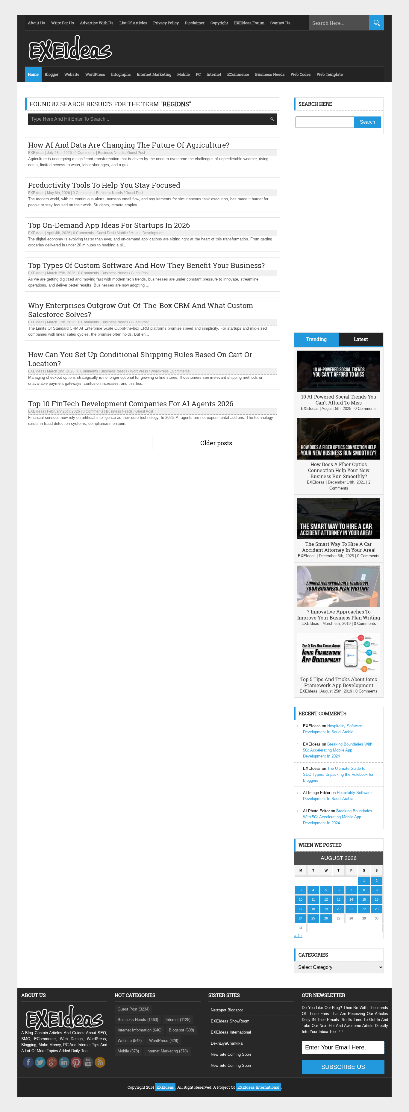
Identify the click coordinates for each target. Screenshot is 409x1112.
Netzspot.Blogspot (227, 1010)
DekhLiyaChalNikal (227, 1043)
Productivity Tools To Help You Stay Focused (104, 185)
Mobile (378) (128, 1051)
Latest (361, 339)
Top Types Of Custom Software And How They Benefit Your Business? (146, 265)
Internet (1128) (178, 1019)
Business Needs (111, 153)
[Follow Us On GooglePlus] (52, 1069)
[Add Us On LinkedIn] (64, 1069)
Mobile (122, 233)
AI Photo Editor (316, 811)
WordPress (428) (163, 1040)
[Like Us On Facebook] (28, 1069)
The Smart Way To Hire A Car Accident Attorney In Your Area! (338, 547)
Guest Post (136, 153)
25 (313, 918)
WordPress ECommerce (170, 371)
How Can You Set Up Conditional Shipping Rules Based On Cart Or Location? (140, 359)
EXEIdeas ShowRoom (230, 1021)
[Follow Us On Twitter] (40, 1069)
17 (300, 909)
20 (338, 909)
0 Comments (85, 153)
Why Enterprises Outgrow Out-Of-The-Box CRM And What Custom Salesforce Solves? (140, 310)
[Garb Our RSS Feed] (100, 1069)
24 (300, 918)
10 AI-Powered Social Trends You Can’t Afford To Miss (338, 399)
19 (326, 909)
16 (376, 899)
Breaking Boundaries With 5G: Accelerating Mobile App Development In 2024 (337, 750)
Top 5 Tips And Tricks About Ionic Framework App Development (338, 682)
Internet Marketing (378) (167, 1051)
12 (326, 899)
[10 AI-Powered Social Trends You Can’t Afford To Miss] (338, 390)
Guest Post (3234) (133, 1009)
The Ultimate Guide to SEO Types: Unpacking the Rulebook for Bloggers (338, 774)
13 (338, 899)
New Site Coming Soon (231, 1054)
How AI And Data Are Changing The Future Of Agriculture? (128, 145)
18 (313, 909)
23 (376, 909)
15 (364, 899)
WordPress (139, 371)
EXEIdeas (36, 153)
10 (300, 899)
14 (351, 899)
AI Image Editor (316, 792)
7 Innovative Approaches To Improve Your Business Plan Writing (338, 614)
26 (326, 918)
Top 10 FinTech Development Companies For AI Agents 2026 (130, 403)
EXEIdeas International (231, 1032)
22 (364, 909)
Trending (316, 339)
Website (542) (130, 1040)
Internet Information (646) (139, 1030)
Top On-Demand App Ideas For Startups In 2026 (109, 225)
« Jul (298, 936)
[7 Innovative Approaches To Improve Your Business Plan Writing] (338, 605)
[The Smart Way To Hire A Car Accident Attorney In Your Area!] (338, 538)
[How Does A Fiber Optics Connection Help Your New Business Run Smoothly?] (338, 458)
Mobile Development (147, 233)
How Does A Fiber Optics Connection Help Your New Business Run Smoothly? (338, 470)
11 (313, 899)
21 (351, 909)
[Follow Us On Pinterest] (76, 1069)
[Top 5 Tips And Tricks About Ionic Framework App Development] (338, 673)
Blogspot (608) (181, 1030)
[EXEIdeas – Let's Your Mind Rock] (70, 60)
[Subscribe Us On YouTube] (88, 1069)
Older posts (216, 443)
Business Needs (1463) (138, 1019)
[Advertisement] (339, 233)
